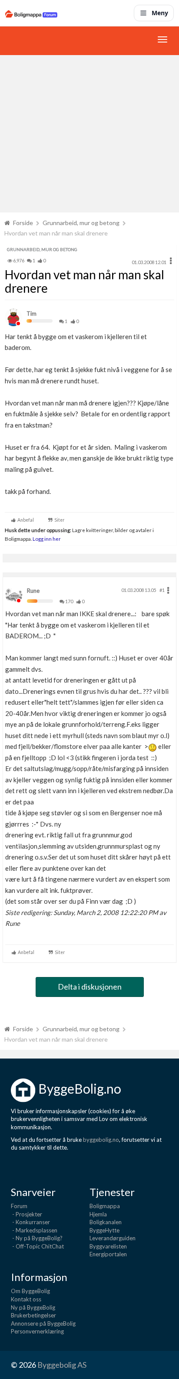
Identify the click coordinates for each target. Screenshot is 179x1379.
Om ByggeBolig (30, 1291)
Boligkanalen (106, 1222)
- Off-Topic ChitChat (37, 1246)
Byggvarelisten (108, 1246)
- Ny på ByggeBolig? (37, 1238)
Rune (33, 590)
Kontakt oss (26, 1299)
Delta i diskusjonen (90, 986)
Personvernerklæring (37, 1331)
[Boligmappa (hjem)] (31, 13)
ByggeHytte (104, 1230)
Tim (31, 313)
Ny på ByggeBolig (33, 1307)
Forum (19, 1206)
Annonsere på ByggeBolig (43, 1323)
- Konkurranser (30, 1222)
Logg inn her (46, 539)
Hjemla (98, 1214)
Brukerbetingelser (33, 1315)
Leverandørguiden (113, 1238)
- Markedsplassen (34, 1230)
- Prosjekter (26, 1214)
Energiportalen (108, 1254)
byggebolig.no (101, 1139)
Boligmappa (105, 1206)
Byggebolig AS (61, 1364)
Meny (160, 13)
